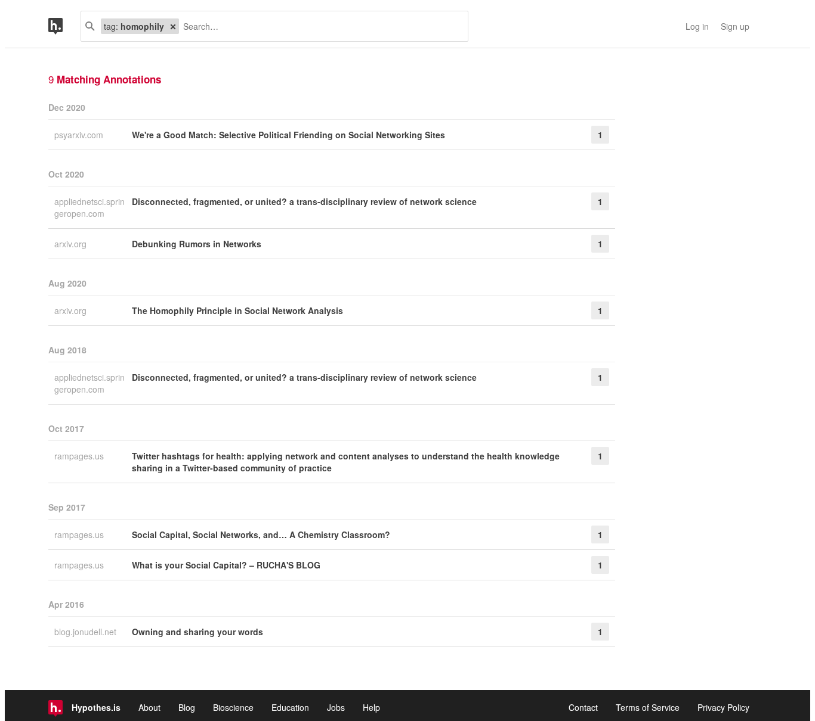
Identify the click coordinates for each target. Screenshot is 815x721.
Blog (186, 707)
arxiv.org (71, 244)
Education (290, 707)
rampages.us (80, 456)
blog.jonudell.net (86, 632)
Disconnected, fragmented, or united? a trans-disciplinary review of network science (304, 201)
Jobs (336, 707)
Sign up (735, 26)
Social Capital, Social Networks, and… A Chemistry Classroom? (261, 534)
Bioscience (233, 707)
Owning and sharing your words (197, 632)
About (149, 707)
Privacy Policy (723, 707)
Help (371, 707)
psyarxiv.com (80, 135)
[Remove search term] (173, 26)
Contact (583, 707)
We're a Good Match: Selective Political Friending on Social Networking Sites (288, 135)
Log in (697, 26)
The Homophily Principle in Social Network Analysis (237, 310)
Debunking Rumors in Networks (196, 244)
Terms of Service (648, 707)
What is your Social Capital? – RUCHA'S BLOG (226, 565)
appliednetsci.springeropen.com (89, 207)
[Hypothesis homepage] (64, 26)
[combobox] (319, 26)
